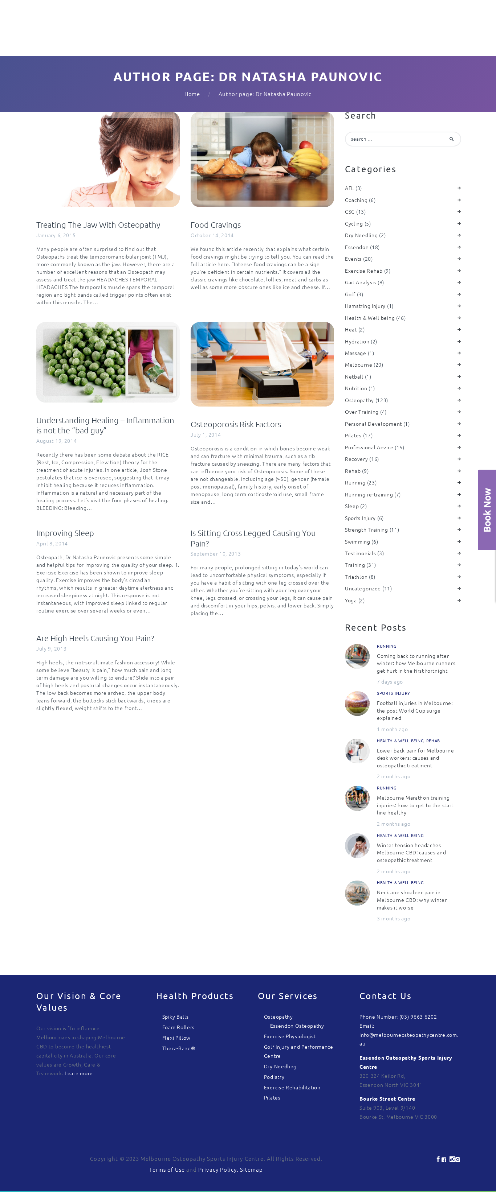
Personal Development (373, 423)
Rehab (353, 470)
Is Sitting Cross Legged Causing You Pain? (253, 538)
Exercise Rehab (364, 270)
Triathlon (356, 576)
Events (353, 258)
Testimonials (360, 553)
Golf (350, 294)
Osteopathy (359, 400)
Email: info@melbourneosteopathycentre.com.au (409, 1034)
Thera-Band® (179, 1048)
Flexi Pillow (176, 1037)
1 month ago (392, 729)
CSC (350, 211)
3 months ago (393, 918)
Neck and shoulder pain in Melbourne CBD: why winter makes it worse (412, 899)
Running (355, 482)
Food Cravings (216, 224)
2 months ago (393, 776)
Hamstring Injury (365, 305)
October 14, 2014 (212, 235)
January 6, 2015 (56, 235)
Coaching (356, 199)
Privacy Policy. (219, 1169)
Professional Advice (369, 447)
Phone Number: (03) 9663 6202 (398, 1016)
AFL (349, 187)
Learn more (79, 1073)
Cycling (354, 223)
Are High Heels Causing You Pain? (95, 638)
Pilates (353, 435)
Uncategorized (363, 588)
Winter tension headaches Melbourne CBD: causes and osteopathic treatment (411, 852)
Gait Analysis (360, 282)
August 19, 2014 (56, 440)
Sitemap (251, 1169)
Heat (351, 329)
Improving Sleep (65, 532)
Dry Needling (361, 235)
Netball (354, 376)
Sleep (352, 506)
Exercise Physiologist (290, 1036)
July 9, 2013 (51, 648)
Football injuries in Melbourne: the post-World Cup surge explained (415, 710)
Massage (355, 352)
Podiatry (274, 1076)
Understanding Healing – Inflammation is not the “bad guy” (105, 425)
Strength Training (366, 529)
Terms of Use (167, 1169)
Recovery (356, 458)
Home (192, 94)
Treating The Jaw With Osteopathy (98, 224)
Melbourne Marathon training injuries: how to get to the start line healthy (415, 805)
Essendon (357, 247)
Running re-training (369, 494)
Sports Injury (360, 517)
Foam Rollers (178, 1027)
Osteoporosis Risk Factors (236, 424)
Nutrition (356, 388)
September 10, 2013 (216, 553)
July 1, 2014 (206, 434)
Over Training (362, 411)
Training (355, 564)
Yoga (351, 600)
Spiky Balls (175, 1016)
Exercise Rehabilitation (292, 1087)
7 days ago (390, 681)
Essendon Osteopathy (297, 1025)
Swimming (357, 541)
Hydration (357, 341)
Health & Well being (370, 317)
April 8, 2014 (52, 543)
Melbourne (358, 364)
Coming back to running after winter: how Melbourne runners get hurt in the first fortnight (416, 663)
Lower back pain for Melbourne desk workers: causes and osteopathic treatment (415, 758)
